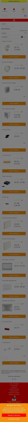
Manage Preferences (14, 415)
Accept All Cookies (14, 419)
